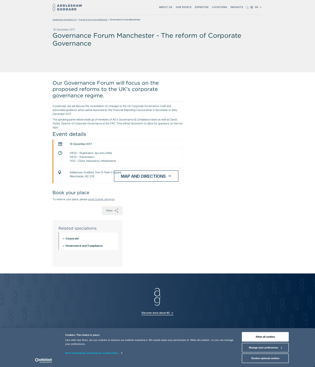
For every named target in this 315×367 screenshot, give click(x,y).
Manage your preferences (263, 347)
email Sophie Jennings (101, 199)
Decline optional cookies (265, 358)
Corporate (72, 238)
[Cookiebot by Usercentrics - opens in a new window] (43, 360)
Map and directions (143, 176)
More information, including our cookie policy (91, 353)
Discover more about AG (156, 312)
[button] (166, 7)
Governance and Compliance (84, 245)
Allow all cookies (265, 336)
